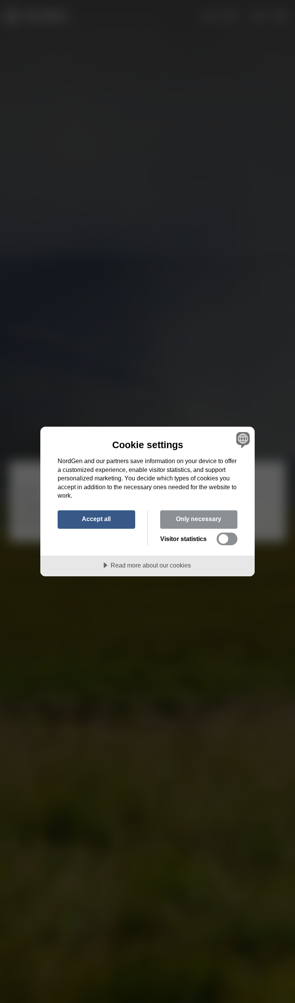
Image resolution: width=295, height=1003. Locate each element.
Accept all (96, 518)
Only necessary (198, 518)
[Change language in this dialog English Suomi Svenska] (242, 440)
